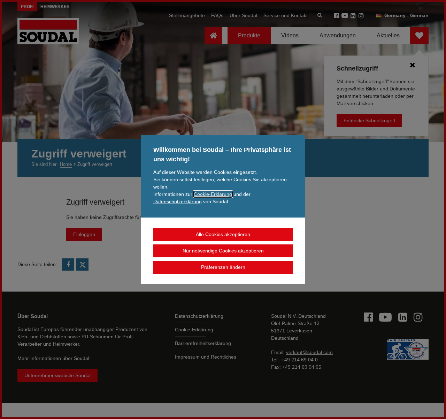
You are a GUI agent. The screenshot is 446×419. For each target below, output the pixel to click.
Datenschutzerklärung (177, 201)
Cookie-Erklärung (213, 194)
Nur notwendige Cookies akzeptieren (223, 250)
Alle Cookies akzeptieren (223, 234)
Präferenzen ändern (223, 267)
